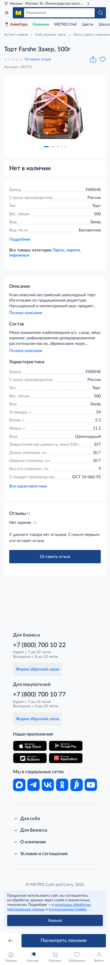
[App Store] (30, 746)
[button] (46, 146)
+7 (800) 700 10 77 (39, 695)
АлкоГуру (19, 24)
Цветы (88, 24)
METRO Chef (65, 24)
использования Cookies (68, 909)
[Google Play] (66, 746)
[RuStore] (30, 758)
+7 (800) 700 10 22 (39, 645)
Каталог (6, 12)
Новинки (41, 24)
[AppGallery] (66, 758)
